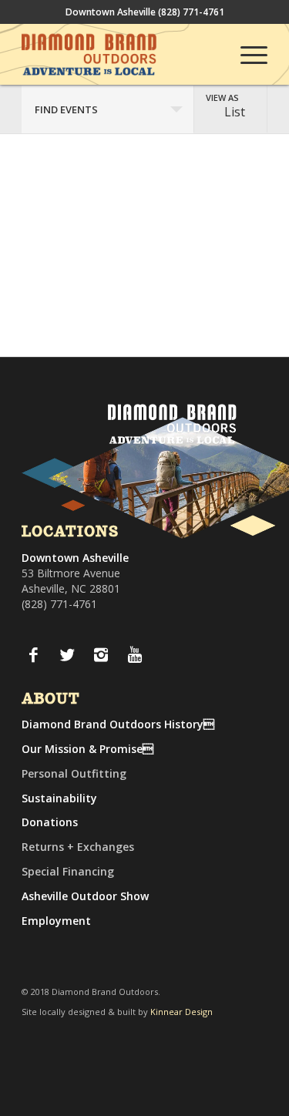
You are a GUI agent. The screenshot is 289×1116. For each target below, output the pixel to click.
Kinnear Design (181, 1011)
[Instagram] (101, 654)
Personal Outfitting (74, 773)
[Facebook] (33, 654)
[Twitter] (67, 654)
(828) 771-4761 (191, 11)
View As (222, 97)
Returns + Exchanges (78, 846)
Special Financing (68, 871)
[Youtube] (134, 654)
